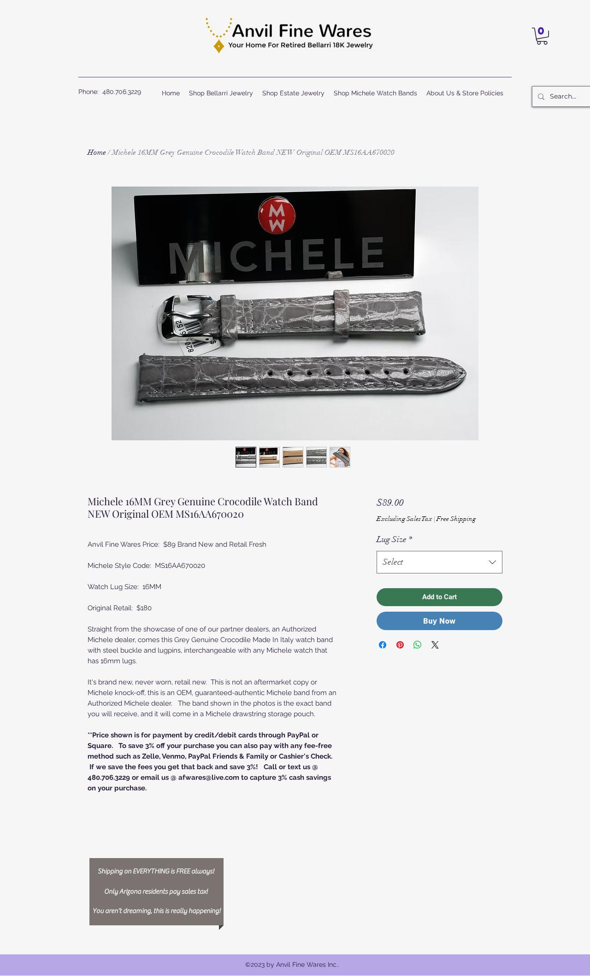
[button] (542, 36)
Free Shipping (456, 519)
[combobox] (439, 562)
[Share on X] (435, 644)
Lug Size (394, 539)
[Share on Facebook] (382, 644)
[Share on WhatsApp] (417, 644)
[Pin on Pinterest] (400, 644)
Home (97, 152)
